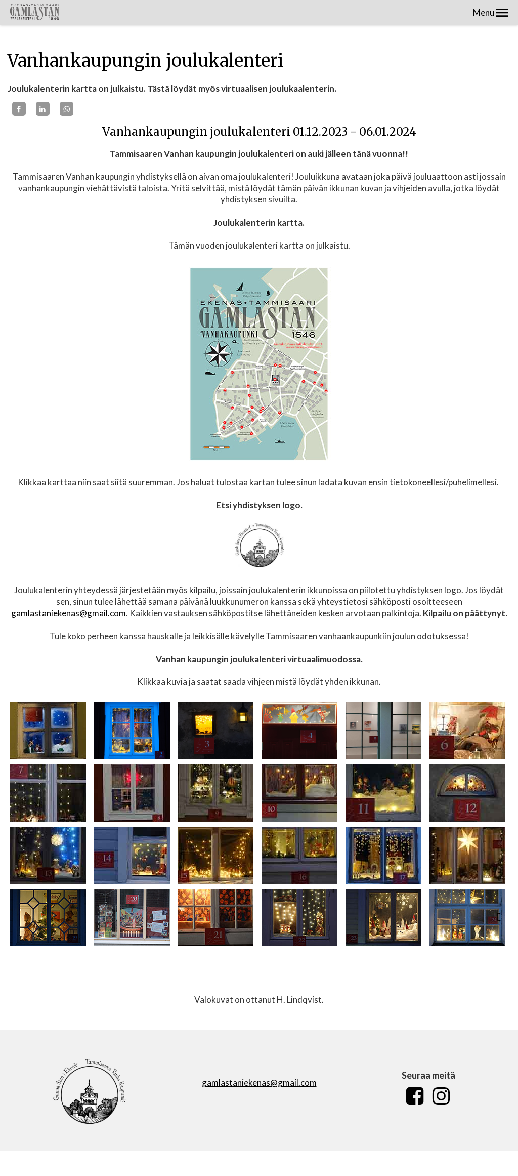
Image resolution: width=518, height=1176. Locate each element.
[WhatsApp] (66, 109)
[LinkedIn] (43, 109)
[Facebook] (19, 109)
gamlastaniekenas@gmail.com (68, 612)
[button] (502, 13)
